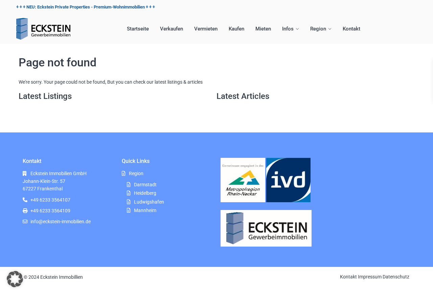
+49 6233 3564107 (50, 200)
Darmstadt (145, 184)
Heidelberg (145, 193)
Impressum (370, 276)
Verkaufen (171, 29)
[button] (15, 279)
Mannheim (145, 210)
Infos (288, 29)
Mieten (263, 29)
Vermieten (206, 29)
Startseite (138, 29)
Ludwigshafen (149, 202)
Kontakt (351, 29)
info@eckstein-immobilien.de (60, 221)
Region (318, 29)
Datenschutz (396, 276)
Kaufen (236, 29)
